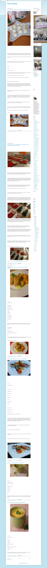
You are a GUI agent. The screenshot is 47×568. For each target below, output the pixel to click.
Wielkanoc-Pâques (36, 178)
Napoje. (35, 157)
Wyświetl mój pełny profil (35, 114)
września (35, 241)
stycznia (35, 246)
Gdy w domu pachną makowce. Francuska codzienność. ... (37, 228)
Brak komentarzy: (15, 130)
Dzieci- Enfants (35, 133)
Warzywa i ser (35, 176)
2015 (34, 247)
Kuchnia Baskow (35, 140)
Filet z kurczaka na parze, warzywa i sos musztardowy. (17, 358)
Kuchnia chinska (35, 143)
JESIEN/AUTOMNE (36, 135)
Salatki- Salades (35, 169)
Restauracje (35, 165)
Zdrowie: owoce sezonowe (36, 182)
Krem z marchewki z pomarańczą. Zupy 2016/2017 (16, 502)
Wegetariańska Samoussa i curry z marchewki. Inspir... (37, 232)
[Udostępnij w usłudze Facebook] (20, 130)
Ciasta (34, 127)
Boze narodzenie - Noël (11, 131)
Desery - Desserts (36, 129)
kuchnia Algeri (35, 137)
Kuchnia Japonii (35, 145)
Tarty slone (35, 171)
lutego (35, 245)
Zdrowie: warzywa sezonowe (36, 184)
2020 (34, 222)
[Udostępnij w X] (19, 130)
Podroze (35, 161)
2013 (34, 249)
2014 (34, 248)
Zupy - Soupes (10, 500)
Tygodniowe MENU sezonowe (36, 173)
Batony (34, 120)
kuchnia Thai (35, 150)
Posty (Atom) (11, 559)
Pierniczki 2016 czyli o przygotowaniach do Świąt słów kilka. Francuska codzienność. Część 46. (18, 145)
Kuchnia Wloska (35, 151)
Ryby (34, 166)
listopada (36, 239)
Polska (34, 162)
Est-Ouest (12, 3)
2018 (34, 224)
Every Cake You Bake (35, 204)
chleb (34, 126)
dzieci (34, 132)
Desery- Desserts (35, 130)
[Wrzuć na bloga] (18, 130)
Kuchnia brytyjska (35, 142)
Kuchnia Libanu (35, 146)
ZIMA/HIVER (35, 186)
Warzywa (35, 174)
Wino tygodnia (35, 179)
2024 (34, 219)
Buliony (34, 124)
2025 (34, 218)
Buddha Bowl (35, 123)
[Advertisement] (19, 137)
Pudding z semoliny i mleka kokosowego (35, 213)
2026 (34, 217)
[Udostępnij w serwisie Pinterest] (20, 130)
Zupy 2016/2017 (13, 500)
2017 (34, 225)
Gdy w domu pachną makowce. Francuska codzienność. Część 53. (19, 9)
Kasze (34, 136)
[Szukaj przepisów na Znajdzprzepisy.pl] (34, 199)
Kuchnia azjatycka (36, 139)
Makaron (35, 153)
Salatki (34, 168)
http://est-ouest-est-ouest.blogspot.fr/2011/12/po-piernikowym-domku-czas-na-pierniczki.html (17, 261)
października (36, 240)
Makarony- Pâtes (35, 154)
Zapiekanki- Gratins (36, 181)
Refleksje (14, 131)
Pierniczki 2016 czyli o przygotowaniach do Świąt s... (37, 230)
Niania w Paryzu (35, 100)
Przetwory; (35, 163)
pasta (34, 159)
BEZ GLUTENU (35, 121)
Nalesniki (35, 156)
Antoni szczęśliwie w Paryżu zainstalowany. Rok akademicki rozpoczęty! (36, 75)
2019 (34, 223)
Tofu (34, 172)
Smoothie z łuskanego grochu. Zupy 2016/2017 (15, 462)
